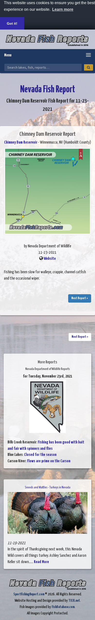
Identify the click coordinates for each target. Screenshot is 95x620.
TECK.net (74, 600)
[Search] (88, 67)
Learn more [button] (62, 9)
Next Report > (79, 298)
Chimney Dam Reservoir (20, 142)
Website (50, 259)
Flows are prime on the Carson (48, 461)
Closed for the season (40, 455)
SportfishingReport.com (28, 594)
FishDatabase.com (63, 607)
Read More (41, 562)
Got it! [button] (12, 23)
